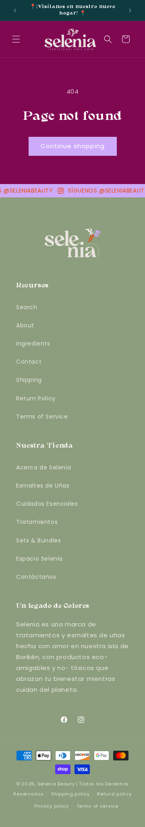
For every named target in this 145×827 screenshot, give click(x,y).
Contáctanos (36, 577)
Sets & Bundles (38, 540)
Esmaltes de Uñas (43, 486)
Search (26, 307)
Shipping (29, 380)
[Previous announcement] (15, 10)
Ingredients (33, 343)
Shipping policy (70, 794)
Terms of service (97, 806)
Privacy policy (51, 806)
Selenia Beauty (56, 784)
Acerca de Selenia (43, 467)
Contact (28, 362)
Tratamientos (37, 522)
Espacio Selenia (39, 559)
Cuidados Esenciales (47, 504)
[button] (16, 39)
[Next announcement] (130, 10)
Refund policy (114, 794)
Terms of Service (42, 416)
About (25, 325)
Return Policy (36, 398)
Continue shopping (73, 146)
